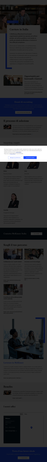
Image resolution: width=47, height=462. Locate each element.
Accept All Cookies (30, 157)
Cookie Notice (18, 152)
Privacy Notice (12, 153)
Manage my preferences (15, 157)
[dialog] (23, 154)
